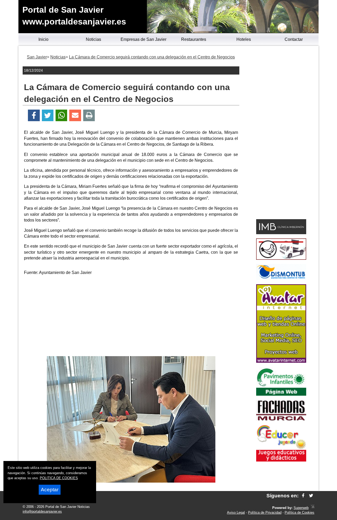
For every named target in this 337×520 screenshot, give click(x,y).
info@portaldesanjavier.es (42, 511)
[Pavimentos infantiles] (281, 394)
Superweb (301, 508)
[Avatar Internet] (281, 361)
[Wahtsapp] (61, 115)
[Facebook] (34, 115)
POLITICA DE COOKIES (59, 478)
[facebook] (303, 495)
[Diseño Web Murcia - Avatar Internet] (312, 508)
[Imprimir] (89, 115)
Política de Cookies (299, 512)
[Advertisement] (131, 317)
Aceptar (49, 489)
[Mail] (75, 115)
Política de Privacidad (264, 512)
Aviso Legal (236, 512)
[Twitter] (47, 115)
